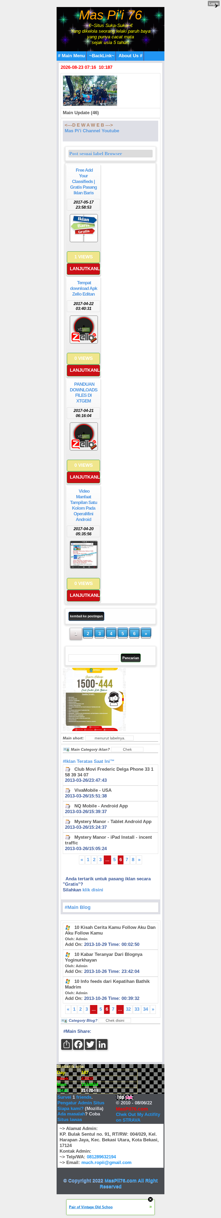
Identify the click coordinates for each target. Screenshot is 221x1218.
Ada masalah (71, 1113)
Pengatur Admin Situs (80, 1102)
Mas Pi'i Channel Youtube (92, 130)
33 (136, 1009)
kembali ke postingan (86, 616)
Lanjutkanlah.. (85, 268)
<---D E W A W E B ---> (89, 125)
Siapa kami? (70, 1108)
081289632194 (101, 1156)
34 (145, 1009)
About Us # (130, 55)
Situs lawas (69, 1119)
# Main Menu (71, 55)
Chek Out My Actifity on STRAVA (138, 1117)
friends (83, 1097)
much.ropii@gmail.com (106, 1162)
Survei (64, 1097)
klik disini (92, 889)
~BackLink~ (101, 55)
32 (128, 1009)
